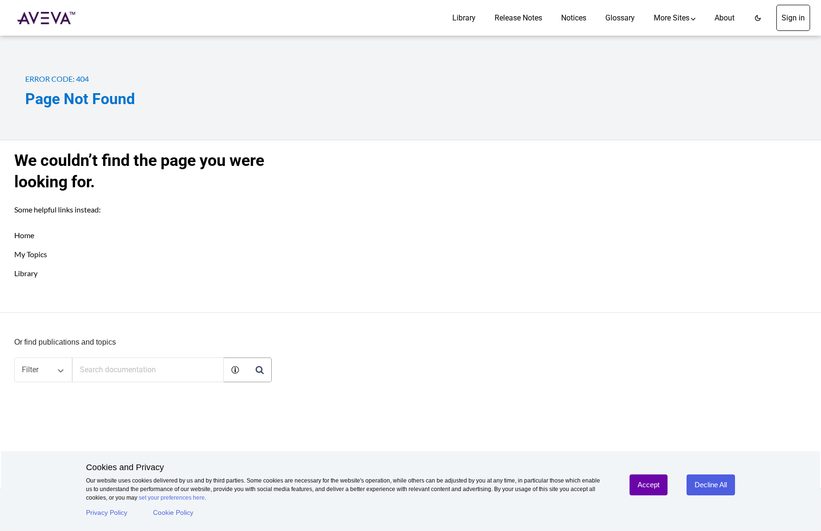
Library (464, 17)
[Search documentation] (259, 370)
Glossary (620, 17)
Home (24, 235)
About (725, 17)
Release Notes (518, 17)
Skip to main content (39, 11)
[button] (758, 18)
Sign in (793, 17)
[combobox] (148, 369)
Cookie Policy (173, 512)
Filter (30, 369)
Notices (573, 17)
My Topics (30, 254)
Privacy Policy (106, 512)
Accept (648, 485)
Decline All (711, 485)
